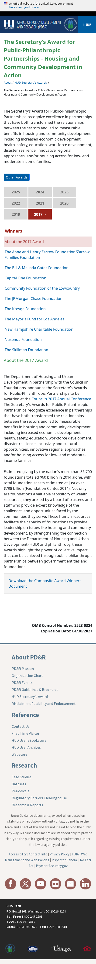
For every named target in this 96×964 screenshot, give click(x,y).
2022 (16, 203)
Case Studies (21, 777)
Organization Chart (27, 675)
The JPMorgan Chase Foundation (33, 298)
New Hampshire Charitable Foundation (39, 329)
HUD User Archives (26, 747)
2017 (38, 214)
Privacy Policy (59, 854)
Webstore (19, 754)
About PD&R (29, 657)
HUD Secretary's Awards (31, 83)
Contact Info (38, 854)
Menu (87, 24)
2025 (16, 192)
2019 (16, 214)
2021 (40, 203)
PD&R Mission (23, 668)
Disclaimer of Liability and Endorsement (44, 703)
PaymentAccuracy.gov (52, 866)
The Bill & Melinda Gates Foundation (37, 267)
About (7, 83)
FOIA (75, 854)
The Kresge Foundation (25, 308)
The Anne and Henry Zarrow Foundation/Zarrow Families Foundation (47, 254)
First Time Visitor (25, 733)
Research (24, 765)
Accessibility (18, 854)
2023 (64, 192)
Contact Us (20, 726)
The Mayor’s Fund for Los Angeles (34, 319)
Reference (25, 715)
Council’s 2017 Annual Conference (61, 398)
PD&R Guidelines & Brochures (35, 689)
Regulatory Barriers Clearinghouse (39, 798)
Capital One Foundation (25, 278)
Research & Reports (27, 805)
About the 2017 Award (24, 241)
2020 (64, 203)
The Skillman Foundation (26, 349)
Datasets (19, 784)
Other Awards (16, 177)
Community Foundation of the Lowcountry (42, 288)
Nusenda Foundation (23, 339)
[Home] (41, 24)
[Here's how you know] (48, 5)
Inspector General (64, 860)
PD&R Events (22, 682)
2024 (40, 192)
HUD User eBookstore (29, 740)
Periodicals (20, 791)
